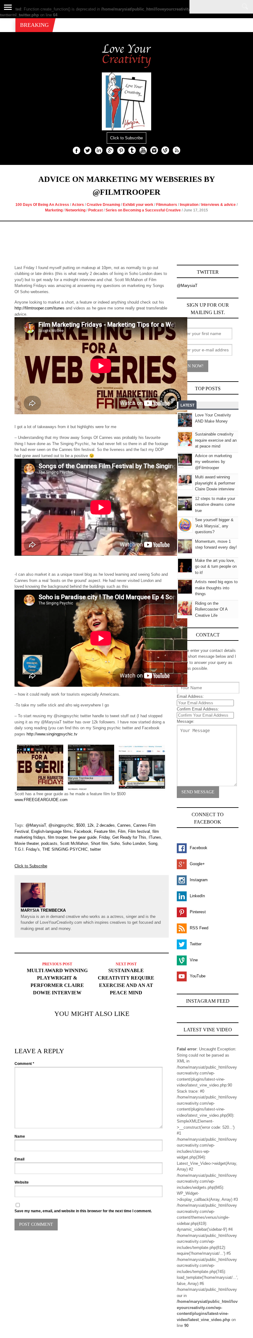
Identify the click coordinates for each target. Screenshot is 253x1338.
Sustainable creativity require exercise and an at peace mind (216, 440)
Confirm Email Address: (198, 709)
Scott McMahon (74, 843)
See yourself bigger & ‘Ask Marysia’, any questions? (214, 526)
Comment (24, 1064)
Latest (187, 405)
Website (22, 1182)
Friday (104, 837)
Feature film (104, 831)
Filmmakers (166, 205)
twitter (95, 849)
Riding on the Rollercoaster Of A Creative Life (211, 609)
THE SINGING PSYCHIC (65, 849)
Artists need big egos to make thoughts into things (216, 587)
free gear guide (83, 837)
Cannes (124, 825)
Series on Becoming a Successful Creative (143, 210)
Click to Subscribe (126, 138)
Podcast (95, 210)
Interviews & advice (218, 205)
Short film (99, 843)
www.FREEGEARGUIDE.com (41, 799)
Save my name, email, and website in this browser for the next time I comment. (83, 1211)
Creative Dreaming (103, 205)
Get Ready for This (129, 837)
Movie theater (27, 843)
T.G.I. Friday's (27, 849)
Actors (78, 205)
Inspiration (189, 205)
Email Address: (190, 696)
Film (122, 831)
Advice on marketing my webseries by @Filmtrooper (213, 461)
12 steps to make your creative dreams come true (215, 504)
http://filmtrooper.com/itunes (39, 308)
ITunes (155, 837)
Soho (115, 843)
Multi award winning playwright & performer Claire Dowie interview (215, 483)
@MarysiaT (36, 825)
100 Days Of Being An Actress (42, 205)
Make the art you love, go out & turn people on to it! (216, 566)
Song (152, 843)
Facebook (83, 831)
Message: (185, 721)
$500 (80, 825)
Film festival (139, 831)
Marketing (54, 210)
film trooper (58, 837)
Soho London (134, 843)
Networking (75, 210)
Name (20, 1136)
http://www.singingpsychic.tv (52, 734)
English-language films (51, 831)
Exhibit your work (138, 205)
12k (90, 825)
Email (19, 1159)
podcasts (49, 843)
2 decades (105, 825)
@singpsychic (61, 825)
